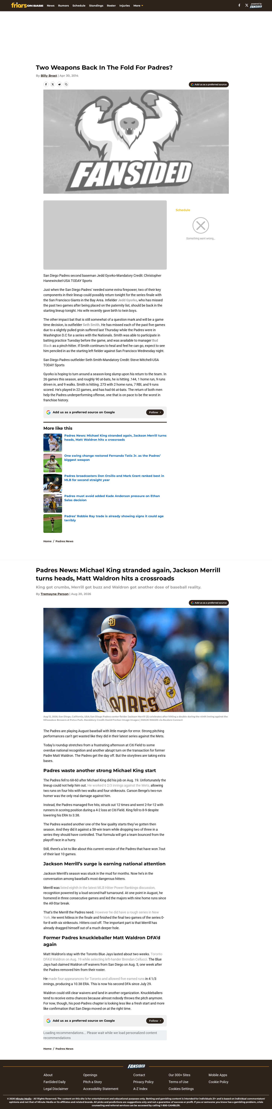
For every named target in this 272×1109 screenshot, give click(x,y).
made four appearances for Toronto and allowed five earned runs (96, 979)
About (48, 1075)
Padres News (64, 541)
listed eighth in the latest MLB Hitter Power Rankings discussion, (107, 888)
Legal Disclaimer (56, 1089)
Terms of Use (178, 1082)
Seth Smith (91, 325)
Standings (96, 5)
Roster (111, 5)
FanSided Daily (55, 1082)
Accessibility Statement (100, 1089)
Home (47, 541)
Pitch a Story (92, 1082)
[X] (246, 5)
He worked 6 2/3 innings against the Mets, (118, 785)
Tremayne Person (55, 594)
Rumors (63, 5)
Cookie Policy (218, 1082)
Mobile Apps (218, 1075)
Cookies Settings (181, 1089)
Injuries (124, 5)
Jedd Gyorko (127, 300)
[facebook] (239, 5)
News (50, 5)
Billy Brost (49, 75)
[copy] (66, 84)
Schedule (79, 5)
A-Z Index (140, 1089)
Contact (139, 1075)
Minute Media (23, 1098)
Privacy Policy (143, 1082)
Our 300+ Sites (179, 1075)
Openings (90, 1075)
